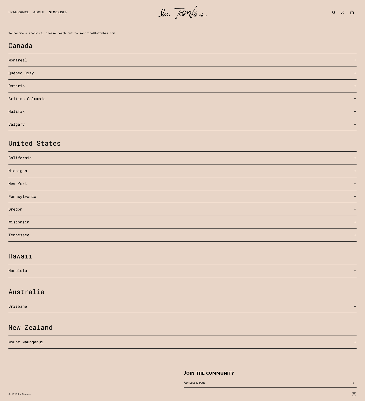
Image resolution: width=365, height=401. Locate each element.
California (20, 157)
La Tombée (24, 394)
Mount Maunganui (25, 341)
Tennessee (18, 234)
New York (17, 183)
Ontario (16, 85)
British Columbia (27, 98)
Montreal (17, 60)
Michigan (17, 170)
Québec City (21, 72)
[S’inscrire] (353, 383)
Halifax (16, 111)
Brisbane (17, 306)
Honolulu (17, 270)
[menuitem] (18, 12)
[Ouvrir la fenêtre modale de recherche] (333, 12)
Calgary (16, 124)
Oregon (15, 209)
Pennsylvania (22, 196)
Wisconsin (18, 221)
